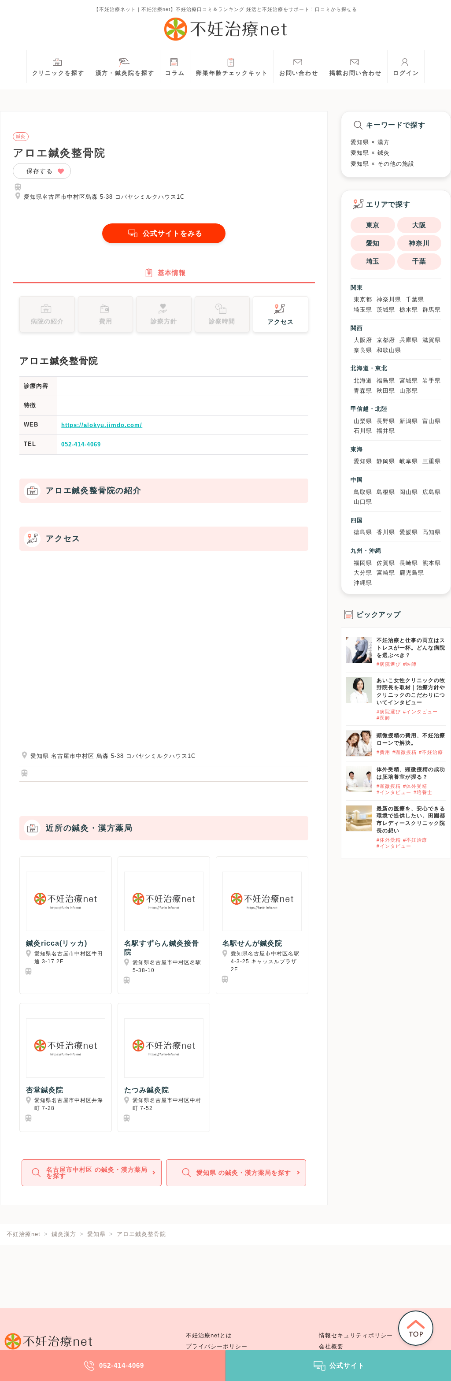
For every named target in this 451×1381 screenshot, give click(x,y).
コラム (175, 73)
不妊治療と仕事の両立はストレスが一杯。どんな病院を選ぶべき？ (411, 647)
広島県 (431, 492)
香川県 (386, 532)
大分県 (363, 572)
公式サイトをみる (173, 233)
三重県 (431, 461)
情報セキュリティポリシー (356, 1336)
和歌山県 (389, 350)
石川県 (363, 430)
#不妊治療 (431, 752)
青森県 (363, 390)
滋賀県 (431, 340)
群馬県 (431, 309)
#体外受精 (415, 786)
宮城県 (408, 380)
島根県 (386, 492)
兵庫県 (408, 340)
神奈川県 (389, 299)
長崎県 (408, 563)
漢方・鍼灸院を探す (125, 73)
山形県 (408, 390)
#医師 (410, 664)
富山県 (431, 421)
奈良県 (363, 350)
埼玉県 (363, 309)
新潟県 (408, 421)
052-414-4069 (81, 444)
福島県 (386, 380)
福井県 (386, 430)
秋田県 (386, 390)
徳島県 (363, 532)
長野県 (386, 421)
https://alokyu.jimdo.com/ (101, 425)
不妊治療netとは (209, 1336)
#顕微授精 (404, 752)
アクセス (280, 321)
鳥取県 (363, 492)
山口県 (363, 501)
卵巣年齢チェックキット (232, 73)
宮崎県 (386, 572)
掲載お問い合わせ (355, 73)
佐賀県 (386, 563)
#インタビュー (420, 711)
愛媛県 (408, 532)
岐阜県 (408, 461)
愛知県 (363, 461)
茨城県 (386, 309)
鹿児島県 (411, 572)
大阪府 (363, 340)
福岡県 (363, 563)
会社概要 (331, 1347)
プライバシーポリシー (217, 1347)
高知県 (431, 532)
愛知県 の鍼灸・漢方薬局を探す (243, 1172)
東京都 (363, 299)
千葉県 (415, 299)
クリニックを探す (58, 73)
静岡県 (386, 461)
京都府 (386, 340)
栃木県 (408, 309)
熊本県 (431, 563)
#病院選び (389, 664)
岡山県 (408, 492)
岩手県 (431, 380)
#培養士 (423, 792)
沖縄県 (363, 582)
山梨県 (363, 421)
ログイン (406, 73)
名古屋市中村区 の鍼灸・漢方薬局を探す (97, 1172)
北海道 (363, 380)
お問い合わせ (298, 73)
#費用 (383, 752)
